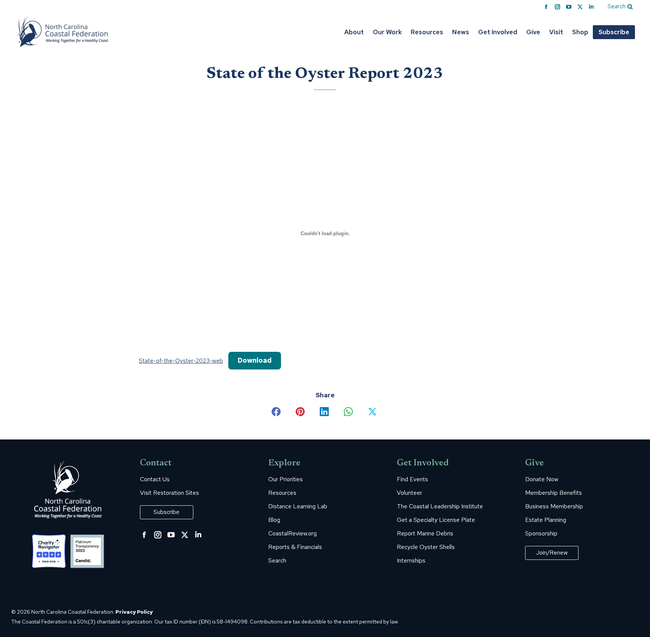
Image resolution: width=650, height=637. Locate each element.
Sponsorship (541, 533)
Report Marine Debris (425, 533)
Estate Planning (545, 520)
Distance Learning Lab (297, 506)
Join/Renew (552, 552)
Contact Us (155, 479)
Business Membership (554, 506)
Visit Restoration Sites (169, 493)
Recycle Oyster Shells (426, 547)
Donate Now (541, 479)
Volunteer (409, 493)
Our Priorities (285, 479)
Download (255, 360)
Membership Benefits (553, 493)
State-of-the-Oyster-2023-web (181, 361)
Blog (274, 520)
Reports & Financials (295, 547)
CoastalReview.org (292, 533)
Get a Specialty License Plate (436, 520)
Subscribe (166, 512)
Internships (411, 560)
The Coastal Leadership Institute (440, 506)
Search (277, 560)
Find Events (412, 479)
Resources (282, 493)
